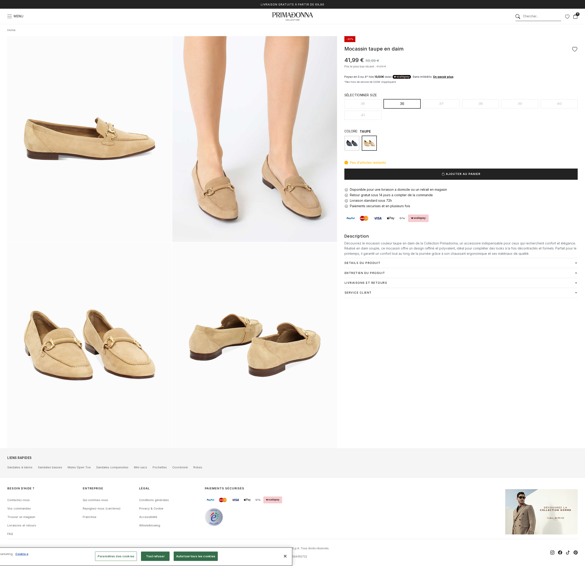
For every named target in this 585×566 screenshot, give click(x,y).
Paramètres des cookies (116, 556)
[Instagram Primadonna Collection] (552, 552)
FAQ (10, 534)
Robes (197, 467)
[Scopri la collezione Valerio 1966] (541, 511)
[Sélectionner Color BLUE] (351, 143)
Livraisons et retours (21, 525)
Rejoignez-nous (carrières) (101, 508)
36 (402, 103)
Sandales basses (50, 467)
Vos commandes (19, 508)
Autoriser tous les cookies (195, 556)
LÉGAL (144, 488)
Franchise (89, 517)
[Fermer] (285, 556)
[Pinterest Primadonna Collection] (576, 552)
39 (520, 103)
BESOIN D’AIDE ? (21, 488)
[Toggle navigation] (9, 16)
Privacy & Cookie (151, 508)
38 (481, 103)
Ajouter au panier (462, 174)
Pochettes (160, 467)
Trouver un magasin (21, 517)
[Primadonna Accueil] (292, 16)
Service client (358, 292)
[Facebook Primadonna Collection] (560, 552)
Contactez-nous (18, 500)
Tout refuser (155, 556)
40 (559, 103)
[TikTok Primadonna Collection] (568, 552)
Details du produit (363, 263)
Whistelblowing (149, 525)
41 (363, 115)
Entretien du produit (365, 273)
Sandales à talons (19, 467)
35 (363, 103)
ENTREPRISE (93, 488)
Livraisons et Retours (366, 282)
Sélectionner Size (360, 95)
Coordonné (180, 467)
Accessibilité (148, 517)
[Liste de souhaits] (567, 16)
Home (11, 30)
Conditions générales (154, 500)
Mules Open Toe (79, 467)
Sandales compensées (112, 467)
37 (441, 103)
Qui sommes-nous (95, 500)
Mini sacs (140, 467)
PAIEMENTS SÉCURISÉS (224, 488)
